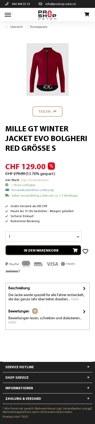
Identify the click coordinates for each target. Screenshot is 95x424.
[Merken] (86, 252)
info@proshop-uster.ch (60, 4)
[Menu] (8, 14)
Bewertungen (18, 311)
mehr (74, 299)
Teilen (44, 111)
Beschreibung (19, 288)
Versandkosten (72, 408)
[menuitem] (8, 14)
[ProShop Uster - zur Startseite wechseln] (47, 15)
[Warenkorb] (86, 14)
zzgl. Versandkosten (35, 180)
